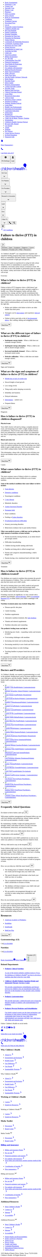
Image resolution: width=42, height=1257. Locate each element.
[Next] (3, 245)
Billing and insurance (10, 1145)
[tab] (4, 248)
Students (7, 129)
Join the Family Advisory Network (16, 77)
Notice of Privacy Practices (13, 1238)
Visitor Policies (10, 40)
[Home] (21, 167)
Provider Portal (10, 81)
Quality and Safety (11, 1244)
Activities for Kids (11, 51)
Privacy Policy (9, 1242)
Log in (7, 25)
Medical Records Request (13, 70)
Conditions (8, 19)
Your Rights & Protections (13, 64)
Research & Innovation (12, 96)
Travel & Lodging (11, 55)
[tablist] (21, 249)
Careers (7, 1102)
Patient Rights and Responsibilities (16, 1237)
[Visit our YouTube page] (9, 1028)
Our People (8, 1066)
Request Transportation (12, 85)
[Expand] (26, 812)
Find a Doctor (9, 15)
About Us (8, 1055)
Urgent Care (9, 6)
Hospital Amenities (11, 34)
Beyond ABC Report (12, 124)
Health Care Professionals (13, 107)
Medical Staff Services (12, 90)
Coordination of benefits (12, 1166)
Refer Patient (9, 79)
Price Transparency (11, 66)
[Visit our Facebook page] (2, 1028)
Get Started (8, 126)
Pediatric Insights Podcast (13, 103)
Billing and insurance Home (14, 1150)
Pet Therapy (9, 131)
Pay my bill (8, 1153)
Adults (7, 127)
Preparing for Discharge (12, 38)
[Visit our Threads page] (14, 1028)
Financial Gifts (9, 137)
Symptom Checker (11, 21)
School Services (10, 47)
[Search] (14, 223)
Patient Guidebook (11, 32)
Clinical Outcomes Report (13, 92)
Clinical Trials (9, 98)
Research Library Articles (13, 99)
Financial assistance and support (15, 1156)
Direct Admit (9, 83)
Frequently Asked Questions (14, 27)
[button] (21, 812)
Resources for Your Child (13, 45)
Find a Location (10, 14)
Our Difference (10, 1063)
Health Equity (9, 1060)
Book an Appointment (12, 17)
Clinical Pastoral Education (13, 116)
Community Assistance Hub (14, 43)
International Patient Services (14, 1248)
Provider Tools (9, 88)
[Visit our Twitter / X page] (4, 1028)
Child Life (8, 53)
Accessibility (9, 1215)
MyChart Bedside (10, 30)
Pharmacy (8, 12)
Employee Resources (11, 1105)
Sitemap (7, 1212)
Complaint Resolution (12, 1246)
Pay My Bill (9, 58)
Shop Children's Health (12, 1207)
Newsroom (8, 1126)
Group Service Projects (12, 133)
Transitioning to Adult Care (13, 49)
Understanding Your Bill (13, 60)
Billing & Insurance (11, 57)
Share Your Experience (12, 71)
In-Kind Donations (11, 135)
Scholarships (9, 120)
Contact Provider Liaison (13, 86)
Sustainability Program (12, 1069)
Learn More (9, 94)
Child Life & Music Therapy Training (17, 118)
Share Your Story (10, 75)
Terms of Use (9, 1240)
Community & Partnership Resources (17, 42)
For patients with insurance (13, 68)
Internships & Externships (13, 109)
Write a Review (10, 73)
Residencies (9, 114)
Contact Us (8, 1209)
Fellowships (9, 113)
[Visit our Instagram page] (7, 1028)
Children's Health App (12, 29)
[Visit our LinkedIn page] (12, 1028)
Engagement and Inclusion (13, 1058)
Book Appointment (11, 2)
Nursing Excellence (11, 101)
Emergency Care (10, 4)
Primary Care (9, 10)
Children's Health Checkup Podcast (16, 122)
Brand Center (9, 1129)
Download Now (10, 23)
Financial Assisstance (12, 62)
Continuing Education (12, 111)
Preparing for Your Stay (12, 36)
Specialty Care (9, 8)
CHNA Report (9, 1250)
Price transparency (11, 1169)
